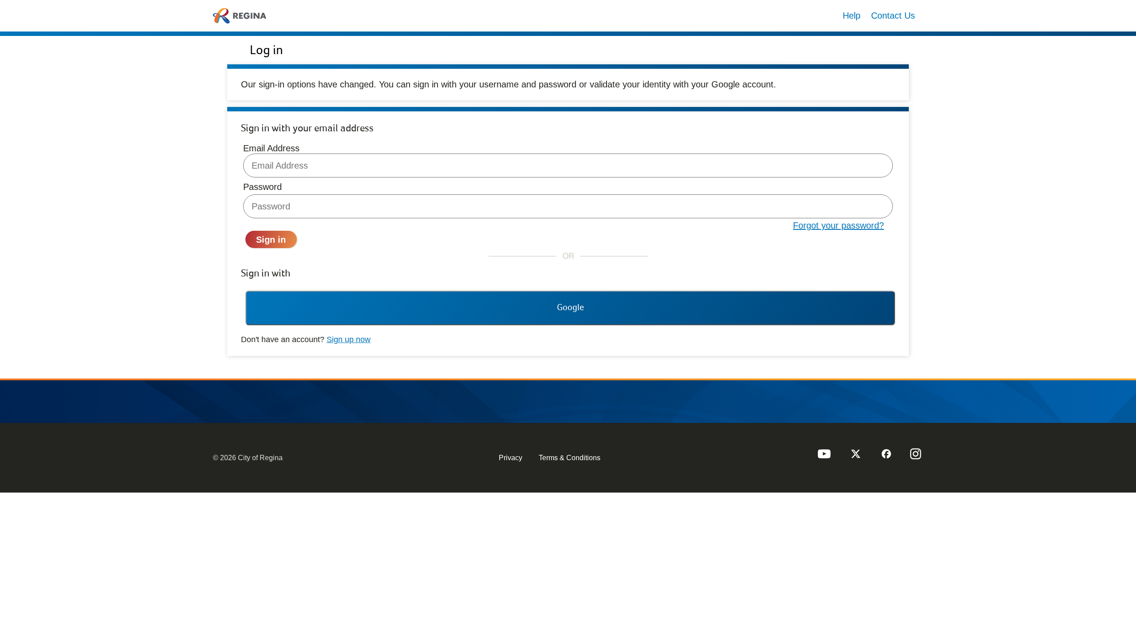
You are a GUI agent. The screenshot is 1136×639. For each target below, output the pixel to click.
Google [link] (570, 307)
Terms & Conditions (569, 458)
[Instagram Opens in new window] (915, 458)
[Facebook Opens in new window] (885, 458)
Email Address (271, 148)
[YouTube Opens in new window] (823, 458)
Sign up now (349, 339)
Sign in (271, 240)
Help (851, 15)
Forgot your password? (838, 225)
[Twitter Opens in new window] (854, 458)
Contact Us (893, 15)
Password (262, 187)
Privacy (510, 458)
